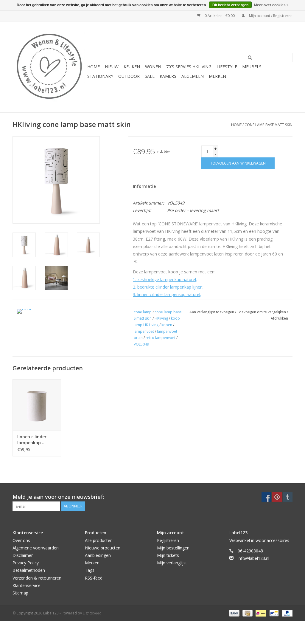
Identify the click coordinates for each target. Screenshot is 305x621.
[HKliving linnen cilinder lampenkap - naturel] (37, 404)
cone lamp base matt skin (268, 124)
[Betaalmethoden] (233, 612)
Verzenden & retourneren (37, 578)
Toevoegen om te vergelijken (262, 312)
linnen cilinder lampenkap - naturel (31, 440)
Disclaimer (23, 555)
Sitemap (20, 593)
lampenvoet (144, 331)
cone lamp (143, 312)
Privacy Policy (26, 563)
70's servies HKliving (188, 66)
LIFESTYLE (227, 66)
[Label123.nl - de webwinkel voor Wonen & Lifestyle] (49, 66)
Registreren (168, 540)
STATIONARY (100, 76)
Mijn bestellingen (173, 548)
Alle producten (99, 540)
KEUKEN (132, 66)
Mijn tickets (168, 555)
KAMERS (168, 76)
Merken (217, 76)
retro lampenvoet (160, 337)
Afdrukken (279, 318)
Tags (89, 570)
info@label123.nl (253, 558)
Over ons (21, 540)
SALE (150, 76)
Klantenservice (27, 585)
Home (93, 66)
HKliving (161, 318)
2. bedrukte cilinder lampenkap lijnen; (168, 287)
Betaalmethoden (29, 570)
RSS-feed (93, 578)
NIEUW (112, 66)
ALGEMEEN (192, 76)
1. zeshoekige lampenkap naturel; (165, 279)
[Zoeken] (248, 58)
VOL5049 (141, 344)
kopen (166, 324)
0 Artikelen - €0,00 (220, 15)
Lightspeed (92, 613)
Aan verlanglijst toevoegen (212, 312)
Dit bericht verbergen (230, 5)
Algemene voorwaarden (36, 548)
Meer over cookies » (271, 5)
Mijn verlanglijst (172, 563)
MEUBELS (252, 66)
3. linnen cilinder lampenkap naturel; (167, 294)
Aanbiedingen (98, 555)
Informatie (144, 186)
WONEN (153, 66)
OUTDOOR (129, 76)
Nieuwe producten (102, 548)
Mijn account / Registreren (270, 15)
